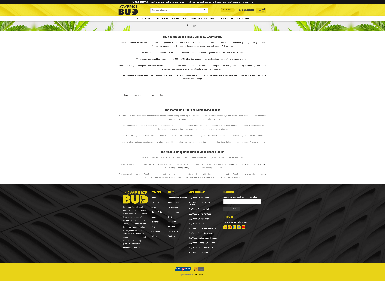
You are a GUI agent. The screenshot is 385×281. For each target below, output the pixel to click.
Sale (247, 19)
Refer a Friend (174, 203)
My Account (173, 207)
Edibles (175, 19)
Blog (153, 227)
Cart (170, 217)
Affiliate (154, 236)
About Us (155, 203)
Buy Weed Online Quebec (199, 224)
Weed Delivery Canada (177, 198)
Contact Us (156, 232)
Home (153, 198)
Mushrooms (209, 19)
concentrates (128, 247)
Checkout (172, 222)
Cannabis (146, 19)
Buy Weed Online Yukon (198, 253)
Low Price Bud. (200, 275)
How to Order (156, 212)
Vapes (193, 19)
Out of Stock (173, 232)
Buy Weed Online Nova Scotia (201, 233)
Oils (200, 19)
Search (205, 10)
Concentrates (161, 19)
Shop (138, 19)
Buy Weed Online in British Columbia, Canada (204, 203)
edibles (134, 241)
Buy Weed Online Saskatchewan (202, 209)
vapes (140, 241)
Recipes (171, 236)
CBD (185, 19)
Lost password (174, 212)
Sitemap (171, 227)
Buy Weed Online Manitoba (200, 214)
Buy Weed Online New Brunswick (202, 229)
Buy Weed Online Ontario (199, 219)
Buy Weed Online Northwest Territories (204, 248)
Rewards (155, 222)
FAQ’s (153, 217)
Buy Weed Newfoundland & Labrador (204, 238)
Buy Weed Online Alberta (199, 198)
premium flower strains (132, 244)
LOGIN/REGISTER (247, 10)
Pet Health (224, 19)
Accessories (237, 19)
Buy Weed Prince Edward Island (202, 243)
